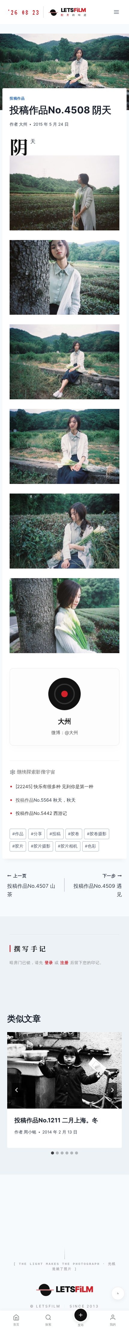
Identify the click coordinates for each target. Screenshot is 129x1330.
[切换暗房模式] (117, 1293)
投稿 (20, 800)
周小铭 (30, 1132)
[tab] (52, 1152)
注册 (64, 962)
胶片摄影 (40, 846)
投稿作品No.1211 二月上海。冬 (56, 1120)
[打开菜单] (116, 12)
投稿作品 (17, 98)
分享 (36, 833)
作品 (29, 800)
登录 (49, 962)
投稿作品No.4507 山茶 (31, 885)
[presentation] (64, 1070)
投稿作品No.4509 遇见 (98, 885)
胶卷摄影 (96, 833)
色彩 (90, 846)
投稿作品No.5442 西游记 (41, 813)
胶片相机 (67, 846)
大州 (23, 124)
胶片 (17, 846)
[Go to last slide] (17, 1090)
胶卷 (73, 833)
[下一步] (112, 1090)
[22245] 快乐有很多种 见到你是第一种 (54, 786)
